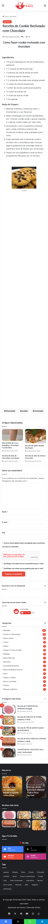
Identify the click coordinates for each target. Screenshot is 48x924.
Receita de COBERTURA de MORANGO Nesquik (27, 707)
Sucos (5, 642)
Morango (18, 885)
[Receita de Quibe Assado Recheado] (35, 436)
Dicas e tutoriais (9, 681)
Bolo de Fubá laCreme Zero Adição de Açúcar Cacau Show (11, 791)
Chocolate (10, 411)
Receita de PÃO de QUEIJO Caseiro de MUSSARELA (30, 729)
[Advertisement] (24, 302)
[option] (12, 787)
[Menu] (3, 6)
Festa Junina (8, 638)
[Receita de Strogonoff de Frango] (39, 825)
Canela (31, 872)
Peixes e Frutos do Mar (12, 650)
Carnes (6, 685)
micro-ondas (7, 885)
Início (6, 16)
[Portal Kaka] (24, 5)
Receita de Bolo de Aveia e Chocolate (35, 457)
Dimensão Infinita (33, 907)
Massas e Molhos (10, 689)
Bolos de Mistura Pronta (12, 670)
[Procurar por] (45, 6)
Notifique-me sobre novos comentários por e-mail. (24, 564)
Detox (5, 646)
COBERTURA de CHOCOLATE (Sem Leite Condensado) (30, 751)
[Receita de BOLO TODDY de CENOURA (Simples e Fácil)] (9, 742)
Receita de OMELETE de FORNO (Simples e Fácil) (29, 718)
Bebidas (6, 654)
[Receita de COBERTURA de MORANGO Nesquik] (9, 709)
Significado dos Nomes (16, 907)
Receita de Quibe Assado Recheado (34, 446)
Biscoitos (7, 662)
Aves (5, 674)
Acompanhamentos (11, 666)
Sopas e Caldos (9, 677)
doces (15, 876)
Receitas (13, 16)
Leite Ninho (30, 880)
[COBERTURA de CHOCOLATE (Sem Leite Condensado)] (9, 752)
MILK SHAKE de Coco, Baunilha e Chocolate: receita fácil (10, 445)
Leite (5, 880)
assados (6, 872)
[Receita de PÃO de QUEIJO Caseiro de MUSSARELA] (9, 731)
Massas (40, 880)
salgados (35, 885)
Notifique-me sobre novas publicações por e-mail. (24, 568)
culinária (6, 876)
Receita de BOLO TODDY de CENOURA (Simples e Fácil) (31, 740)
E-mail (5, 522)
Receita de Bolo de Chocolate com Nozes (10, 457)
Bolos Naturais (9, 658)
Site (3, 533)
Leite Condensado (16, 880)
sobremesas (7, 889)
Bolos (23, 872)
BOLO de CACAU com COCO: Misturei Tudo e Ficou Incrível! (36, 791)
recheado (38, 411)
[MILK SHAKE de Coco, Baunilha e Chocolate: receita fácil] (12, 435)
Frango (40, 876)
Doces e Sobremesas (11, 634)
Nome (5, 512)
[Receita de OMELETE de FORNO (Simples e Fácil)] (9, 720)
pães (26, 885)
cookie (24, 411)
